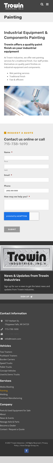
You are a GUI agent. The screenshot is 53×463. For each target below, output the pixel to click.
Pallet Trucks (6, 367)
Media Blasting (7, 386)
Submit (12, 229)
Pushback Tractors (8, 355)
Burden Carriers (7, 359)
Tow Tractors (6, 351)
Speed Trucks (6, 363)
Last (6, 170)
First (6, 161)
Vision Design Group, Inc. (29, 445)
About (3, 414)
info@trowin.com (13, 338)
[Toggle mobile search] (42, 4)
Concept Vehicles (8, 370)
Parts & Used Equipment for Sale (15, 410)
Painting (4, 390)
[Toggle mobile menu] (47, 4)
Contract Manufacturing (11, 398)
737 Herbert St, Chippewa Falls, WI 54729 (17, 322)
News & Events (7, 418)
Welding (4, 394)
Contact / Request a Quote (12, 429)
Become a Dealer (8, 425)
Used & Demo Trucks (10, 374)
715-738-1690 (16, 144)
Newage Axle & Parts (9, 421)
